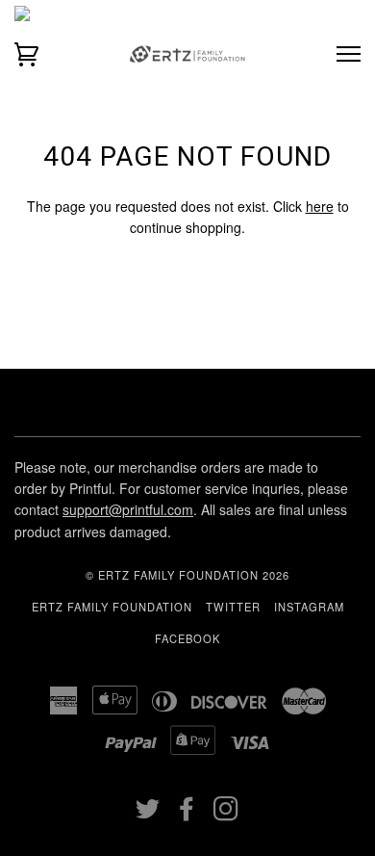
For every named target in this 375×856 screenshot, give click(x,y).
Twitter (233, 606)
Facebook (187, 638)
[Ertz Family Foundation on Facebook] (187, 813)
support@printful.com (127, 509)
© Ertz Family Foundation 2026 (187, 575)
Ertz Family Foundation (112, 606)
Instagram (309, 606)
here (320, 206)
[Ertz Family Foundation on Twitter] (148, 813)
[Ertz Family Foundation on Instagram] (226, 813)
